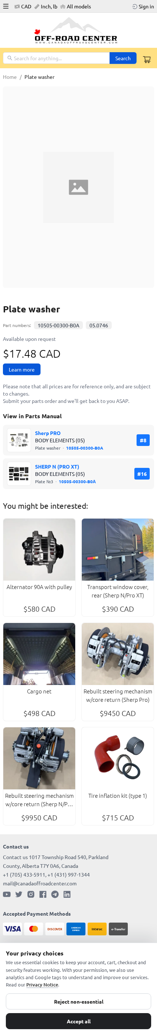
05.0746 (98, 325)
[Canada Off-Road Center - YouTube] (7, 894)
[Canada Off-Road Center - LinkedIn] (67, 894)
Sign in (146, 6)
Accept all (79, 1021)
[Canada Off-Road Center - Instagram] (31, 894)
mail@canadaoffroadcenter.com (40, 883)
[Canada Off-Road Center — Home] (78, 30)
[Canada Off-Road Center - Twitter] (19, 894)
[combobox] (57, 58)
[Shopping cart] (146, 59)
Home (10, 76)
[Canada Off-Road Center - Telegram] (55, 894)
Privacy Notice (42, 984)
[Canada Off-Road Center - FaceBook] (43, 894)
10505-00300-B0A (58, 325)
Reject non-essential (78, 1001)
